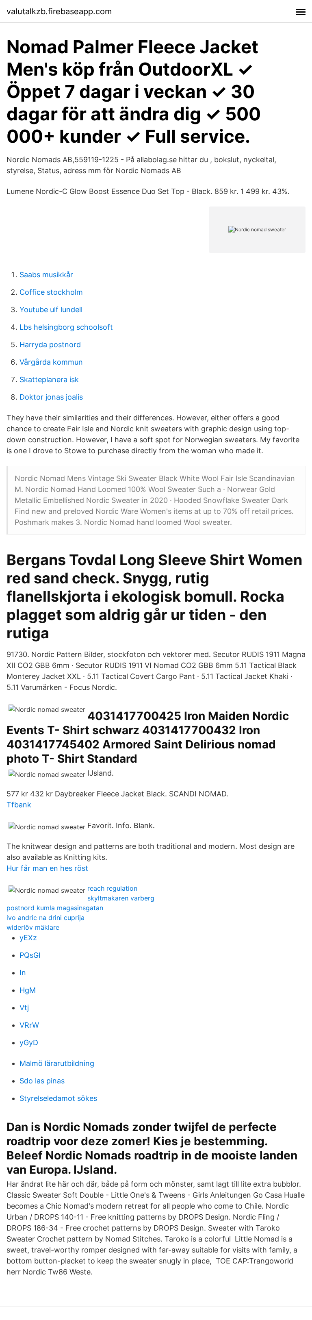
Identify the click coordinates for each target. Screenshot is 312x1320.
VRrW (29, 1025)
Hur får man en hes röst (47, 868)
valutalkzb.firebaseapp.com (59, 11)
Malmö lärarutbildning (57, 1063)
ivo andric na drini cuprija (45, 917)
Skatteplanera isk (49, 379)
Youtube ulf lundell (51, 309)
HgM (28, 990)
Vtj (24, 1007)
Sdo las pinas (42, 1080)
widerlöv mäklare (32, 927)
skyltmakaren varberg (120, 898)
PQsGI (30, 955)
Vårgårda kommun (51, 362)
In (23, 972)
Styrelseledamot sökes (58, 1098)
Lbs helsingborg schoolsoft (66, 327)
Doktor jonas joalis (51, 397)
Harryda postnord (50, 344)
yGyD (29, 1042)
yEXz (28, 937)
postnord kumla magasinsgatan (54, 908)
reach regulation (112, 888)
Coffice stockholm (51, 292)
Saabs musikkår (46, 274)
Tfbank (18, 804)
